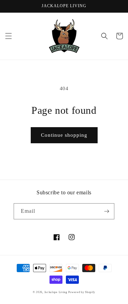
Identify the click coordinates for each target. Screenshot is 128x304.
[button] (8, 36)
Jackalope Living (55, 292)
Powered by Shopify (81, 292)
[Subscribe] (106, 211)
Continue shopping (64, 135)
